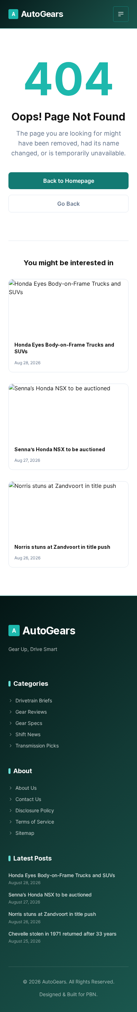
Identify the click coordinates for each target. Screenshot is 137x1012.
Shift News (27, 734)
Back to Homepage (68, 180)
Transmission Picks (37, 746)
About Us (26, 788)
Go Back (68, 203)
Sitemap (24, 833)
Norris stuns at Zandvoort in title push (62, 547)
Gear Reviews (31, 712)
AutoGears (37, 14)
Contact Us (28, 799)
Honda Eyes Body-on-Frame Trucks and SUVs (61, 875)
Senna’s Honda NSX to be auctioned (59, 449)
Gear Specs (28, 723)
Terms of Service (34, 822)
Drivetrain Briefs (33, 700)
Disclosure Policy (34, 810)
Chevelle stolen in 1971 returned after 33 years (62, 934)
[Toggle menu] (121, 14)
